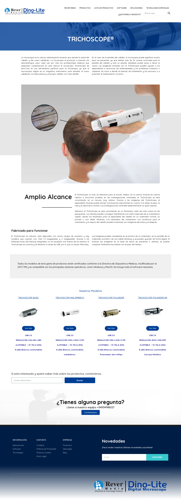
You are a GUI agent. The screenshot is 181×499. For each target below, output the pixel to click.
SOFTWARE (122, 8)
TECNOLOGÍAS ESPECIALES (157, 8)
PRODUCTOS (84, 8)
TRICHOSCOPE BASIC (28, 297)
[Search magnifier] (169, 13)
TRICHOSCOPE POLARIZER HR (152, 297)
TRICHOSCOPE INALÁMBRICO (70, 297)
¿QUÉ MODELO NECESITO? (129, 14)
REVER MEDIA (70, 8)
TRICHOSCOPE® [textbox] (90, 39)
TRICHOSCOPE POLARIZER (111, 297)
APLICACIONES (136, 8)
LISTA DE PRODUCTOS (103, 8)
